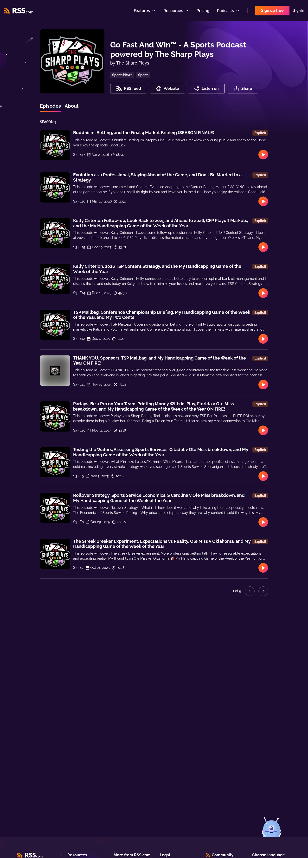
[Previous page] (250, 591)
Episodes (50, 106)
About (72, 106)
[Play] (263, 154)
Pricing (203, 10)
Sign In (298, 11)
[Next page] (263, 591)
